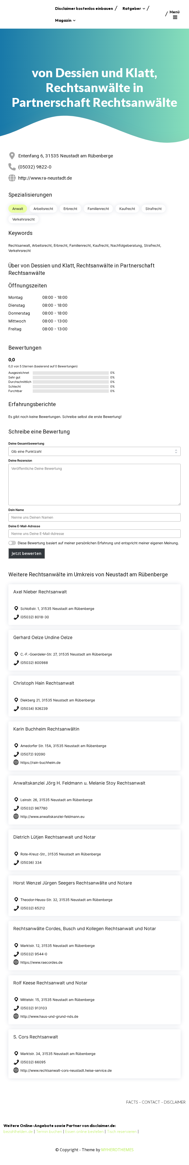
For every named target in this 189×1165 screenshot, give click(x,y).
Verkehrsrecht (23, 219)
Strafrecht (153, 209)
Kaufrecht (127, 209)
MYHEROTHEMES (117, 1149)
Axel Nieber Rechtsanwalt (40, 591)
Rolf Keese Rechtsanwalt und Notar (50, 982)
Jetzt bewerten (26, 553)
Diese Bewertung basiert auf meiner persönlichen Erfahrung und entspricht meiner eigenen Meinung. (98, 543)
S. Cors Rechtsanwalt (35, 1036)
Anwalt (17, 209)
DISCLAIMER (175, 1102)
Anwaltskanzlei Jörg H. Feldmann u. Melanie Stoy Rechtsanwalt (79, 783)
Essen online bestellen (84, 1131)
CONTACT (151, 1102)
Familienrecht (98, 209)
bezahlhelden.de (18, 1131)
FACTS (132, 1102)
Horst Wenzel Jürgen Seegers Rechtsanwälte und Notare (72, 882)
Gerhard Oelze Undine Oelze (42, 637)
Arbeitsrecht (43, 209)
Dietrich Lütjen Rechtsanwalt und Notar (54, 837)
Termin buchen (49, 1131)
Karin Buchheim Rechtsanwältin (46, 729)
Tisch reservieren (122, 1131)
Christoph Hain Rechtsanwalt (43, 683)
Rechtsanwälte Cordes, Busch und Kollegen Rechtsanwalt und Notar (84, 928)
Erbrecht (70, 209)
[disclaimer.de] (28, 14)
